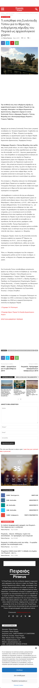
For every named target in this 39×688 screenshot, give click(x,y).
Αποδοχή (19, 670)
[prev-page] (18, 399)
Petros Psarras (7, 38)
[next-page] (21, 399)
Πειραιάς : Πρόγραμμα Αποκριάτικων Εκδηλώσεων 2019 (29, 369)
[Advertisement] (20, 3)
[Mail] (18, 616)
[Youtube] (30, 616)
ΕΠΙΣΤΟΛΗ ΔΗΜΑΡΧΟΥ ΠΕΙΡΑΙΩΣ (12, 319)
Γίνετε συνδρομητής (31, 515)
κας (36, 350)
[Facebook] (3, 43)
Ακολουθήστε (33, 500)
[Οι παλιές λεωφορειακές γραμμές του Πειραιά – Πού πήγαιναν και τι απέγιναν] (19, 384)
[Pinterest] (12, 43)
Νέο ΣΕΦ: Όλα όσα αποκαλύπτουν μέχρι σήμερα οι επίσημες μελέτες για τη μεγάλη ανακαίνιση (6, 393)
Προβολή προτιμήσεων (19, 681)
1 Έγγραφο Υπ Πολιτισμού (9, 307)
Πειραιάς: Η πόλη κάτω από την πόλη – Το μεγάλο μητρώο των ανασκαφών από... (19, 543)
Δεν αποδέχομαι (19, 675)
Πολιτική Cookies (18, 685)
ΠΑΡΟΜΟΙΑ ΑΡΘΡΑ (7, 377)
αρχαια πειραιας (12, 350)
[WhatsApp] (17, 43)
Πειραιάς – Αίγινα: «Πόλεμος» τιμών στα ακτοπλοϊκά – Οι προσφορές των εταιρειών (17, 535)
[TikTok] (22, 616)
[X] (8, 43)
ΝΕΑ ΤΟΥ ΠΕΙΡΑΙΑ (10, 13)
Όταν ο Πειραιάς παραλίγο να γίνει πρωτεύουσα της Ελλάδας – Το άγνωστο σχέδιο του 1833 (32, 392)
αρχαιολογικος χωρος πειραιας (26, 350)
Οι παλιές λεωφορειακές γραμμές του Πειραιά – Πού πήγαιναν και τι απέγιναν (19, 392)
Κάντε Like (35, 495)
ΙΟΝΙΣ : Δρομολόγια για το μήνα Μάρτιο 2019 (8, 369)
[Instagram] (14, 616)
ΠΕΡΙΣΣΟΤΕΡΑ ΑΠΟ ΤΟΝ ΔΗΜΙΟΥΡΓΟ (26, 377)
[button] (36, 648)
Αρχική (2, 13)
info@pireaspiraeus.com (24, 612)
